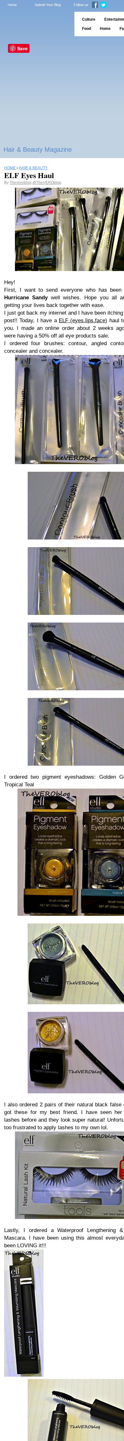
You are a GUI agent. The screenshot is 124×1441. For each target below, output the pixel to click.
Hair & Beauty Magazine (37, 149)
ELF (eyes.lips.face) (83, 320)
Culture (88, 19)
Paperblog (35, 24)
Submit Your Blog (48, 5)
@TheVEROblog (46, 182)
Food (86, 28)
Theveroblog (20, 182)
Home (12, 5)
